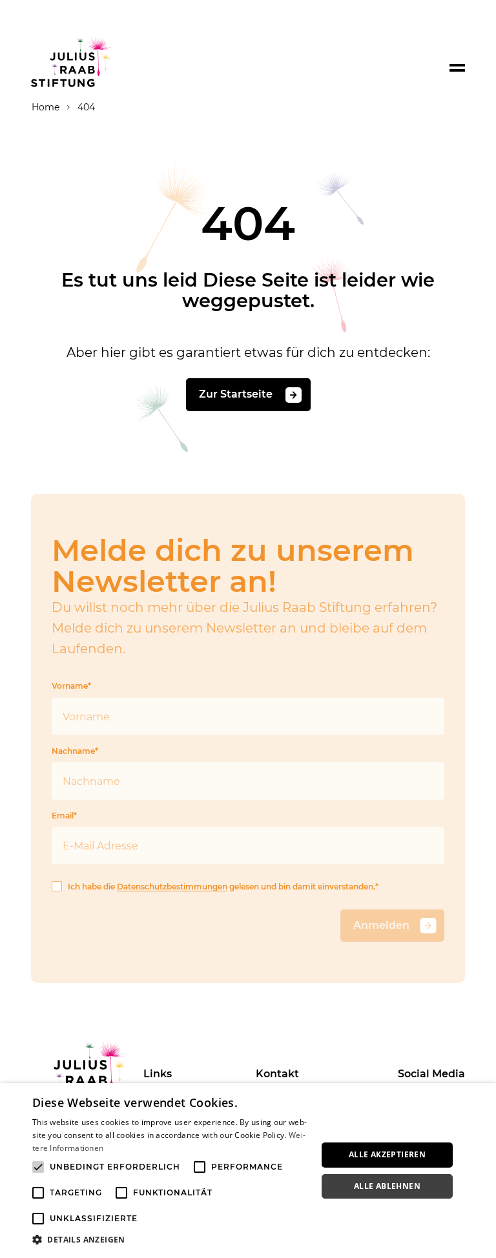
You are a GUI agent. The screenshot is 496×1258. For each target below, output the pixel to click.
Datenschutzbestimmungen (172, 886)
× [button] (481, 1097)
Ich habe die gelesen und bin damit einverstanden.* (223, 886)
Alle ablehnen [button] (387, 1186)
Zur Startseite (237, 395)
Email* (64, 815)
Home (45, 107)
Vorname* (71, 686)
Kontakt (277, 1074)
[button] (170, 1240)
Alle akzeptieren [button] (387, 1154)
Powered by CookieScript (438, 1251)
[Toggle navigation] (457, 68)
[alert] (248, 1170)
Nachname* (75, 751)
